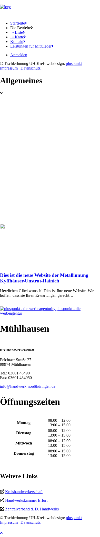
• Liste (16, 32)
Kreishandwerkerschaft (24, 491)
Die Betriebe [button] (20, 28)
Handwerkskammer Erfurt (26, 500)
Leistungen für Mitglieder (31, 46)
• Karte (17, 37)
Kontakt (16, 41)
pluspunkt (74, 63)
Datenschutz (31, 68)
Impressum (9, 68)
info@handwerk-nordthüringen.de (27, 386)
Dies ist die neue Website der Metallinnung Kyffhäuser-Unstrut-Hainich (44, 277)
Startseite (17, 23)
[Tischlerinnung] (50, 8)
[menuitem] (55, 23)
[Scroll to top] (5, 532)
